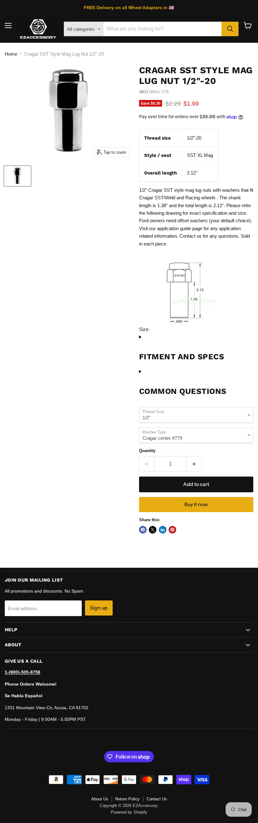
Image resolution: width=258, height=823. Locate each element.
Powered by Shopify (129, 812)
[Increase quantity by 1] (194, 464)
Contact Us (157, 799)
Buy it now (196, 504)
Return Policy (127, 799)
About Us (99, 799)
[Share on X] (152, 529)
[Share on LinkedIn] (162, 529)
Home (11, 54)
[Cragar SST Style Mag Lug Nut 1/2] (17, 176)
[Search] (230, 29)
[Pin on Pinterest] (172, 529)
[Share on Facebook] (143, 529)
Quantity (147, 450)
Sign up (99, 608)
